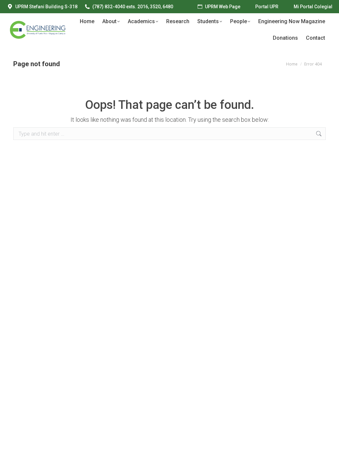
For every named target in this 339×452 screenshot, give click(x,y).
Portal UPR (266, 6)
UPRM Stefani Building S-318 (46, 6)
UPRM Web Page (222, 6)
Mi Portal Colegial (313, 6)
